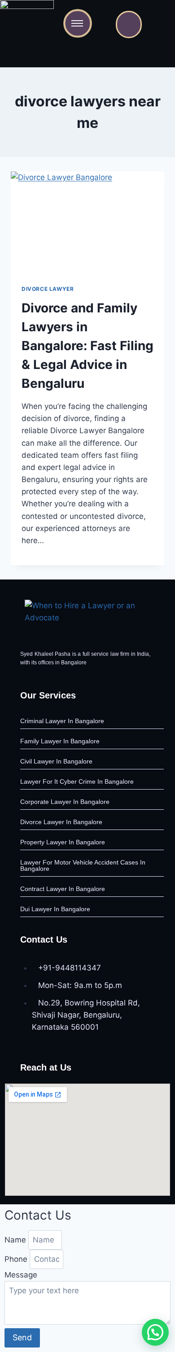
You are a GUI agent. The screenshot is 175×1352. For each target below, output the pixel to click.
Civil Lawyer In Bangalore (56, 761)
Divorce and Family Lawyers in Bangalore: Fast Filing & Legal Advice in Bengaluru (87, 345)
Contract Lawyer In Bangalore (62, 888)
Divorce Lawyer (48, 288)
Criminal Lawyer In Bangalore (62, 720)
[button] (155, 1332)
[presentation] (87, 222)
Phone (17, 1259)
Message (20, 1274)
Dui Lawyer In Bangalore (55, 909)
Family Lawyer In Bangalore (60, 741)
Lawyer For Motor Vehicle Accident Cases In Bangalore (82, 865)
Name (16, 1239)
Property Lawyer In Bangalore (62, 842)
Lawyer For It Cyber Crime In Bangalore (77, 781)
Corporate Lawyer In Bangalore (64, 801)
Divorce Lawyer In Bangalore (61, 821)
